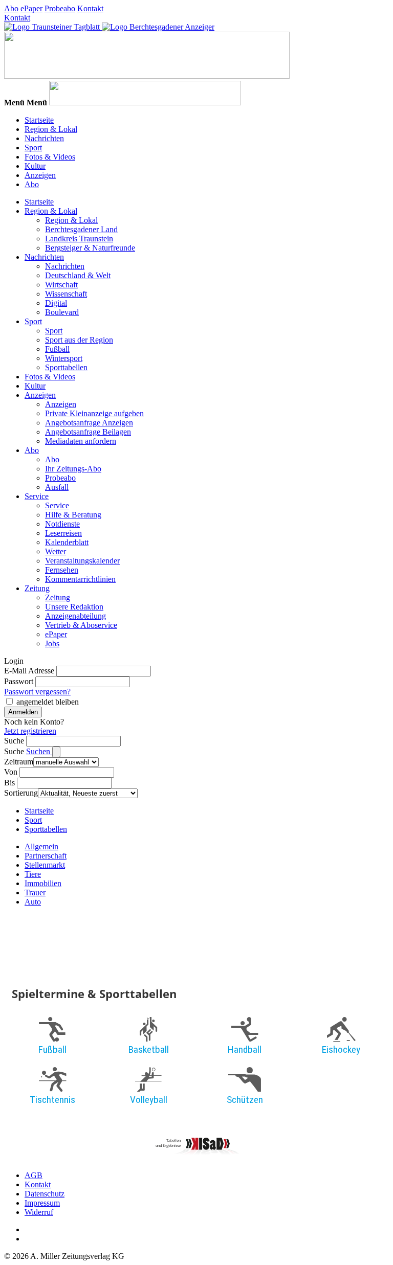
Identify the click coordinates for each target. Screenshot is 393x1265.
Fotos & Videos (50, 156)
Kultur (35, 166)
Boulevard (62, 312)
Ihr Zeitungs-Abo (73, 468)
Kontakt (90, 8)
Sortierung (21, 792)
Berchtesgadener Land (81, 229)
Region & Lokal (51, 129)
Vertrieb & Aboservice (81, 625)
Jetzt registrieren (30, 731)
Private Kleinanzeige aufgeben (94, 413)
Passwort (18, 681)
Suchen (39, 751)
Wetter (55, 551)
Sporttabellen (66, 367)
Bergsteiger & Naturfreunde (90, 247)
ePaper (31, 8)
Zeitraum (18, 761)
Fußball (57, 349)
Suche (14, 740)
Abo (11, 8)
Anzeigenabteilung (75, 616)
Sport (33, 147)
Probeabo (60, 8)
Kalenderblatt (67, 542)
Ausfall (57, 487)
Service (37, 496)
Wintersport (63, 358)
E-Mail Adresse (29, 670)
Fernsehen (61, 570)
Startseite (39, 120)
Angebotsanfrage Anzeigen (89, 422)
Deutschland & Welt (78, 275)
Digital (56, 303)
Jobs (52, 643)
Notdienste (62, 523)
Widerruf (39, 1212)
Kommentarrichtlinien (80, 579)
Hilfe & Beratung (73, 514)
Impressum (42, 1203)
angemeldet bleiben (47, 701)
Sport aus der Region (79, 339)
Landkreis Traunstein (79, 238)
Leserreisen (63, 533)
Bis (9, 782)
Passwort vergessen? (37, 691)
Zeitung (37, 588)
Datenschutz (44, 1193)
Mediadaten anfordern (80, 441)
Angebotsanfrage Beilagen (88, 431)
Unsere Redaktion (74, 606)
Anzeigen (40, 175)
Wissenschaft (66, 293)
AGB (33, 1175)
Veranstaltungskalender (82, 560)
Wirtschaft (61, 284)
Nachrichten (44, 138)
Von (10, 771)
